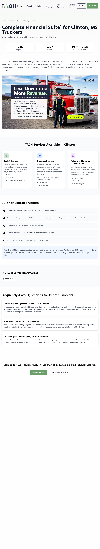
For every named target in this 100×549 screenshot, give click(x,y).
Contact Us (72, 6)
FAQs (39, 6)
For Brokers (60, 6)
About (29, 6)
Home (19, 6)
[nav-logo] (9, 6)
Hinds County (24, 21)
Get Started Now (38, 372)
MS (17, 21)
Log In (81, 6)
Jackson (8, 279)
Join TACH (92, 6)
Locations (11, 21)
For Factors (49, 6)
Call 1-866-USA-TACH (59, 372)
